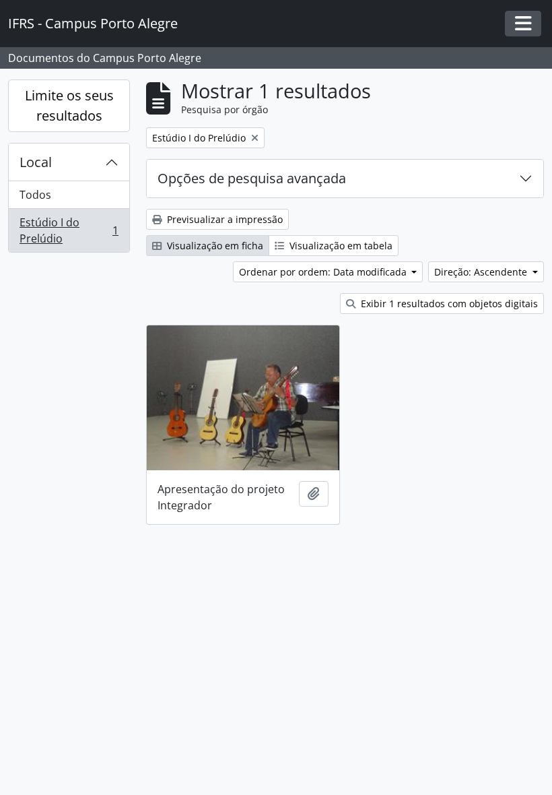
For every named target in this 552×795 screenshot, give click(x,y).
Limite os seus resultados (69, 105)
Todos (35, 194)
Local (36, 162)
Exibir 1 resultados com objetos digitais (448, 303)
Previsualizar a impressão (223, 219)
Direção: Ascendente (482, 271)
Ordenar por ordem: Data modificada (324, 271)
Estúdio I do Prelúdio (68, 230)
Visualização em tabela (339, 245)
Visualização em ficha (213, 245)
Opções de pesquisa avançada (252, 178)
